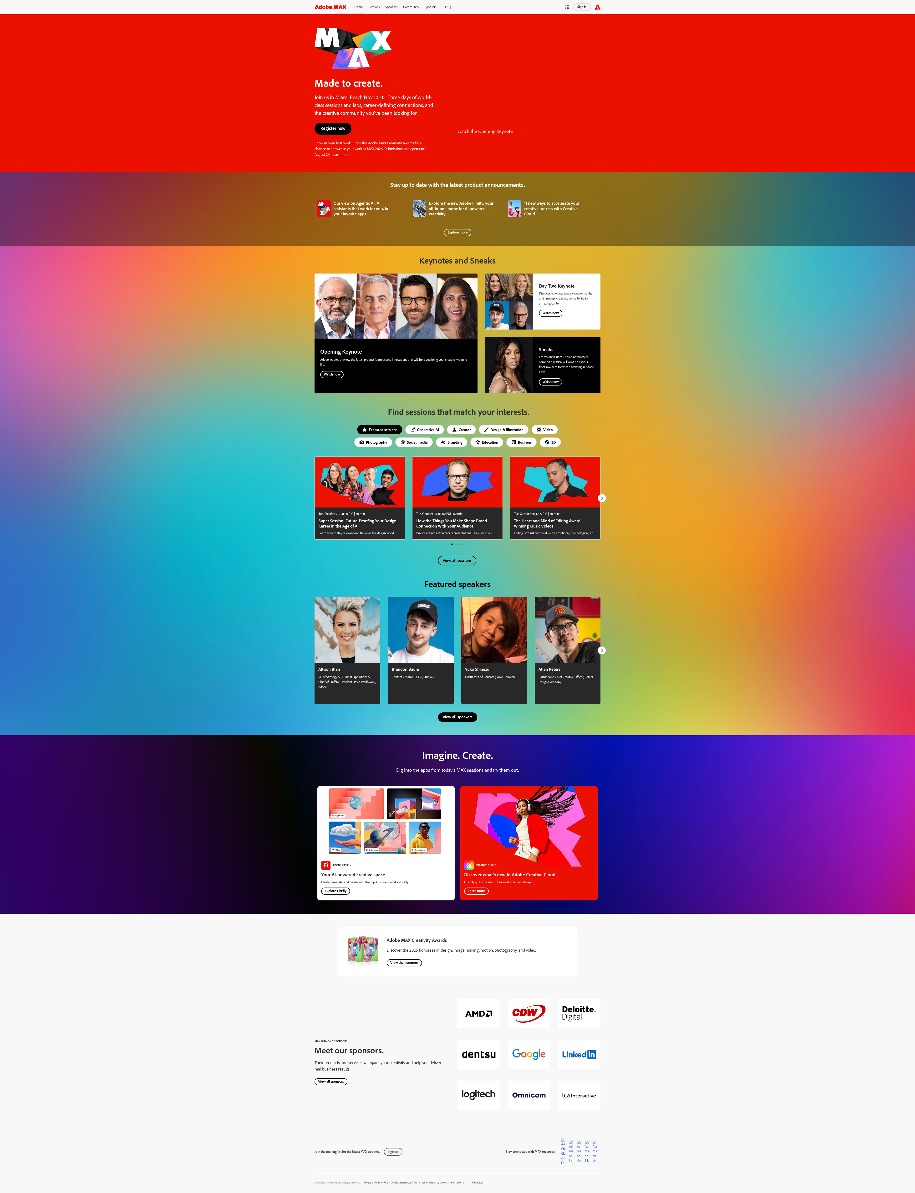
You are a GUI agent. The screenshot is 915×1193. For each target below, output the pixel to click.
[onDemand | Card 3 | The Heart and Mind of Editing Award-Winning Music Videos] (555, 498)
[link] (362, 207)
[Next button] (602, 498)
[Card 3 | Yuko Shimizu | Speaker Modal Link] (494, 650)
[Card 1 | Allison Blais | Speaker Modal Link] (347, 650)
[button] (432, 7)
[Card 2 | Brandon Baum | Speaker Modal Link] (421, 650)
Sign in (582, 7)
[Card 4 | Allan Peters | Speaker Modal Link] (567, 650)
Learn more (340, 154)
